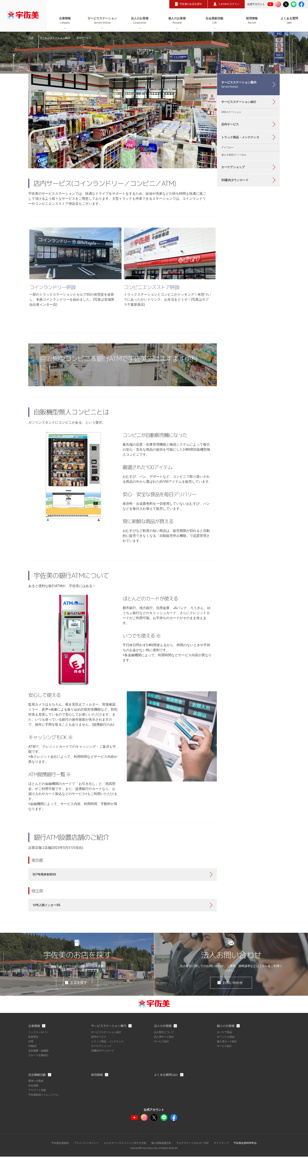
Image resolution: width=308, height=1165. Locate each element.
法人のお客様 (140, 20)
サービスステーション (102, 20)
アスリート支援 (37, 1090)
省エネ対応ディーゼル (233, 154)
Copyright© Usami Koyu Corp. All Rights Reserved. (154, 1148)
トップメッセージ (38, 1032)
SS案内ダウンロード (234, 180)
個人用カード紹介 (227, 1041)
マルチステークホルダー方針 (192, 1143)
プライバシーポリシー (86, 1143)
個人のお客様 (177, 20)
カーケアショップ (233, 167)
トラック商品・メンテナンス (240, 137)
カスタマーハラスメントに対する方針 (125, 1143)
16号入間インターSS (46, 905)
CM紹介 (32, 1046)
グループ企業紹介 (38, 1055)
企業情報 (65, 20)
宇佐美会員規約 (60, 1143)
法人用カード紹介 (164, 1036)
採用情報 (252, 20)
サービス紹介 (161, 1041)
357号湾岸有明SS (44, 874)
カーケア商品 (224, 1032)
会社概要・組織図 (38, 1050)
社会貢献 (33, 1085)
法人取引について (164, 1032)
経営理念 (33, 1036)
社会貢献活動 (214, 20)
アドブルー (227, 147)
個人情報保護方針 (161, 1143)
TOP (31, 37)
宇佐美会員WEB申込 (245, 1143)
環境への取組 (35, 1080)
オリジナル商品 (225, 1036)
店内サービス (230, 124)
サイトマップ (221, 1143)
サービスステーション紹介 (238, 101)
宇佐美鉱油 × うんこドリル (43, 1094)
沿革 (30, 1041)
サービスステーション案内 (55, 37)
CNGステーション (231, 112)
